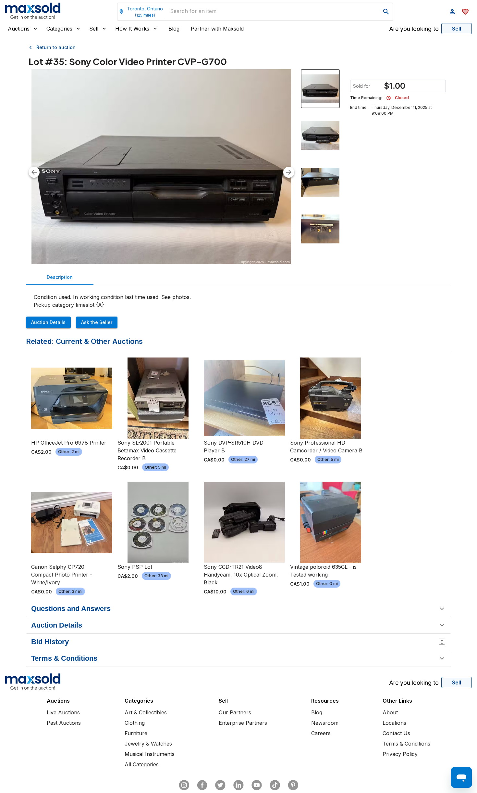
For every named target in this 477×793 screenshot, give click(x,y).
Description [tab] (60, 277)
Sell (93, 28)
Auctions (19, 28)
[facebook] (202, 785)
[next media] (288, 172)
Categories (59, 28)
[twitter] (220, 785)
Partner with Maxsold (217, 28)
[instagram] (184, 785)
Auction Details (48, 322)
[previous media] (34, 172)
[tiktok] (275, 785)
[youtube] (256, 785)
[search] (386, 11)
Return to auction (56, 47)
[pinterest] (293, 785)
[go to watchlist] (465, 12)
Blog (173, 28)
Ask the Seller (96, 322)
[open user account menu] (452, 12)
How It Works (132, 28)
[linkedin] (238, 785)
